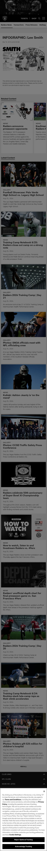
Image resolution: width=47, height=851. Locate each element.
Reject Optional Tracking (23, 840)
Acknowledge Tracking (23, 846)
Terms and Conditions (13, 799)
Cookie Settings (15, 835)
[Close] (44, 791)
